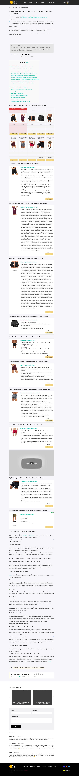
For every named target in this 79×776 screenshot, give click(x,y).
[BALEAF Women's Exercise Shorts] (14, 368)
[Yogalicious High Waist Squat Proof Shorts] (14, 210)
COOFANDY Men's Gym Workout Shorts (28, 481)
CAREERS (42, 2)
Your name (13, 710)
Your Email (34, 710)
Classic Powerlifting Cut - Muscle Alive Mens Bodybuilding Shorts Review (24, 73)
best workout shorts (20, 630)
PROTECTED (67, 770)
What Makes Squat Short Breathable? (18, 97)
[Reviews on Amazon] (32, 128)
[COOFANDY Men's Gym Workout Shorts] (14, 485)
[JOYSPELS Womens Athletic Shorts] (14, 171)
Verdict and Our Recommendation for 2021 (20, 101)
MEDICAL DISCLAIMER (50, 2)
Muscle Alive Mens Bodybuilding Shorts (28, 320)
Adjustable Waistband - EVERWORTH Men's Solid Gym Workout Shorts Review (25, 79)
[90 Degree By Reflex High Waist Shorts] (14, 264)
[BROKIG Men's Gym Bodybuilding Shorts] (14, 432)
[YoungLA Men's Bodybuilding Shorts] (14, 344)
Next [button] (53, 697)
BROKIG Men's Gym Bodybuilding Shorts (28, 428)
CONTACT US (36, 2)
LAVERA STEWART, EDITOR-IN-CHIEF (27, 16)
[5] (43, 674)
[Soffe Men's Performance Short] (14, 518)
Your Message (14, 716)
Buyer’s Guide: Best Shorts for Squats (19, 87)
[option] (10, 7)
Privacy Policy (25, 766)
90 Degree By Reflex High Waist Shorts (28, 262)
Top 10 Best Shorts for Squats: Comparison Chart (21, 66)
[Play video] (32, 463)
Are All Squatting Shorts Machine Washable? (19, 95)
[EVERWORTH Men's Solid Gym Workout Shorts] (14, 396)
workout (42, 667)
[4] (41, 674)
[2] (36, 674)
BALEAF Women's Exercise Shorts (27, 365)
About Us (38, 766)
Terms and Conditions (52, 766)
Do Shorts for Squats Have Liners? (17, 99)
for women (27, 667)
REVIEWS (25, 2)
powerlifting (35, 667)
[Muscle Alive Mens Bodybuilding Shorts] (14, 323)
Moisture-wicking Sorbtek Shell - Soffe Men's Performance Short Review (24, 84)
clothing (16, 667)
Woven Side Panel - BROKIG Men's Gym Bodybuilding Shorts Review (23, 81)
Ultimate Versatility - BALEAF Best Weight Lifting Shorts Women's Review (24, 77)
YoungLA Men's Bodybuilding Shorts (27, 340)
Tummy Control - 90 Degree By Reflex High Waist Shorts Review (22, 71)
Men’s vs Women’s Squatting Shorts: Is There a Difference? (21, 89)
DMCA (64, 770)
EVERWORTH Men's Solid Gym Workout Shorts (30, 393)
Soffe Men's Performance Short (26, 514)
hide (27, 62)
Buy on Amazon (14, 133)
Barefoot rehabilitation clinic (28, 535)
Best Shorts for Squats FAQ (16, 93)
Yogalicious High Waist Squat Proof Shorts (29, 207)
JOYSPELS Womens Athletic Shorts (27, 167)
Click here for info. (25, 770)
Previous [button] (10, 697)
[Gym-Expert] (13, 2)
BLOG (30, 2)
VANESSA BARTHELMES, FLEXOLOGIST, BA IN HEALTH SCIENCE (34, 17)
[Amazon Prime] (13, 126)
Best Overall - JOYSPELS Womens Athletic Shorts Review (21, 68)
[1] (34, 674)
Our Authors (44, 766)
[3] (39, 674)
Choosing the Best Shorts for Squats (18, 91)
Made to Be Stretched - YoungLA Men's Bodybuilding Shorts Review (23, 75)
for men (21, 667)
